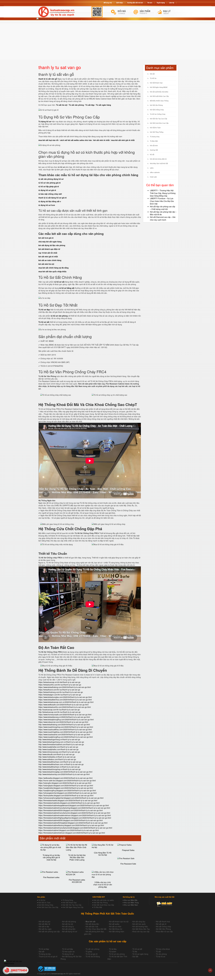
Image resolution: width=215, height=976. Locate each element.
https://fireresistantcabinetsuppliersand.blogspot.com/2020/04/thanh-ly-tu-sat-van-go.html (73, 805)
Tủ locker (112, 951)
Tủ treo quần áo (68, 951)
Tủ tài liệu (113, 949)
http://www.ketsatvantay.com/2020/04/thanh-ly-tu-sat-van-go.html (64, 774)
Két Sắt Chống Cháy (157, 110)
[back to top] (210, 970)
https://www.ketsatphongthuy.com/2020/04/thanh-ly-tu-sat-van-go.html (66, 719)
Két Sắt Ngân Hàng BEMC (159, 87)
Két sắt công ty (68, 926)
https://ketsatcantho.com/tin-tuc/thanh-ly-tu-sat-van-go (59, 684)
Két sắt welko (114, 924)
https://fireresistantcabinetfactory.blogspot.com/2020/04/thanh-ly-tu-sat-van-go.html (71, 825)
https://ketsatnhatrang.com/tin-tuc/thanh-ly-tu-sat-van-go (60, 692)
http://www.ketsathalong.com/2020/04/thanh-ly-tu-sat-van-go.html (64, 724)
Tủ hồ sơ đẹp (44, 949)
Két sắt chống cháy (163, 926)
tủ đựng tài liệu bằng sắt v (49, 201)
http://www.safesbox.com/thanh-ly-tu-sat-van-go (57, 759)
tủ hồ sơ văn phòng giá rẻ (49, 182)
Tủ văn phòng (161, 954)
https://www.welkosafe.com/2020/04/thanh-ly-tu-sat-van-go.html (63, 704)
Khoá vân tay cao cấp (140, 931)
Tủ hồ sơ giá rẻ (91, 954)
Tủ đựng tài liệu (45, 954)
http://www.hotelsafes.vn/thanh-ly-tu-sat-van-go (57, 757)
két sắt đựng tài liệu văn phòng (51, 245)
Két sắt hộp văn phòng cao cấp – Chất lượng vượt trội (162, 207)
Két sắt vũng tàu (138, 921)
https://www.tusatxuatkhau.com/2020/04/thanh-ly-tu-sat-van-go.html (65, 729)
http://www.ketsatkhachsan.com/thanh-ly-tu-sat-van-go (59, 762)
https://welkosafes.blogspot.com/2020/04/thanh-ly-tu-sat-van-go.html (65, 778)
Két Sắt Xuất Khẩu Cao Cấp (159, 96)
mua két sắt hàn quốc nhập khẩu (52, 271)
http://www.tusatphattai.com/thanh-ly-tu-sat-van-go (58, 747)
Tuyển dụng (161, 2)
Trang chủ (108, 2)
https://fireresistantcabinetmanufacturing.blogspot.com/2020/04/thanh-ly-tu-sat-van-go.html (74, 808)
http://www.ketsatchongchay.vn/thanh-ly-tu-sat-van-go (59, 769)
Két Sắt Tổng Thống (156, 132)
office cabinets (155, 172)
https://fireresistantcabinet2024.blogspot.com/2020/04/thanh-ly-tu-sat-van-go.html (70, 810)
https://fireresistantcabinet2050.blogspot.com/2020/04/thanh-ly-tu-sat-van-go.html (70, 820)
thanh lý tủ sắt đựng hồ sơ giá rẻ (52, 197)
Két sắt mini (154, 145)
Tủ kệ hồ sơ (160, 956)
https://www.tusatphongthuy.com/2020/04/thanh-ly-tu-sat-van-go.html (65, 737)
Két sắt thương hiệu (140, 926)
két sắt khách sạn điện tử (49, 249)
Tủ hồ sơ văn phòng (117, 954)
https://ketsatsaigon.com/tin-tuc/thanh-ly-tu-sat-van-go (59, 694)
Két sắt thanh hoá (163, 921)
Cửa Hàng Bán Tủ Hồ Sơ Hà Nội (102, 853)
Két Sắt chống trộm (116, 931)
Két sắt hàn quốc (139, 924)
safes (152, 168)
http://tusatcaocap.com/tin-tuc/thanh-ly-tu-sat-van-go (59, 709)
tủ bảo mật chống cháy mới (50, 194)
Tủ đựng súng (154, 137)
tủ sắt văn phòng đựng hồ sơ (51, 179)
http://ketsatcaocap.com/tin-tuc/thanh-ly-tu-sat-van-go (59, 712)
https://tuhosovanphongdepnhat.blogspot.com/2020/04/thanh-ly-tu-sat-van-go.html (70, 798)
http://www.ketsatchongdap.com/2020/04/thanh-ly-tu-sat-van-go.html (65, 772)
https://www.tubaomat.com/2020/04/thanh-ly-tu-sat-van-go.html (63, 722)
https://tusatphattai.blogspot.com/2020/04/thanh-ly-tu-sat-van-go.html (65, 788)
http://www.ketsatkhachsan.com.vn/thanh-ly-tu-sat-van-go (61, 764)
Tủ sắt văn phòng (92, 949)
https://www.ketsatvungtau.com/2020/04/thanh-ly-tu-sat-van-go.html (65, 697)
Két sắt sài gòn (44, 921)
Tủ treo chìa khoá (163, 949)
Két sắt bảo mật (92, 926)
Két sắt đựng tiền (92, 924)
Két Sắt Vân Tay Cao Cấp (158, 119)
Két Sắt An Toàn (155, 128)
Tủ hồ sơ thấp (67, 949)
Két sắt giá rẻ (161, 924)
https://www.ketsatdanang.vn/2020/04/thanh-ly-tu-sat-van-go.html (64, 717)
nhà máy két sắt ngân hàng (50, 241)
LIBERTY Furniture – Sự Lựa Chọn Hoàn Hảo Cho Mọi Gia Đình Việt (162, 201)
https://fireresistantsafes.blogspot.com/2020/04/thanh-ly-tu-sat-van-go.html (67, 800)
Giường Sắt (154, 150)
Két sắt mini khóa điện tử (158, 159)
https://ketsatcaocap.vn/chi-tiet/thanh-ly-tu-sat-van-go (59, 682)
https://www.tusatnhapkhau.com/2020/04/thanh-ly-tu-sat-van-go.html (65, 732)
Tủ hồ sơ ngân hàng (140, 954)
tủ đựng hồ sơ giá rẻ (47, 190)
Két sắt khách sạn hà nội (118, 921)
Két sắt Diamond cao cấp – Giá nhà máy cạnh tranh (162, 218)
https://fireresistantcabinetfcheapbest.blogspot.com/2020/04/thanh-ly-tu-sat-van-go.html (72, 823)
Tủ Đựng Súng (68, 900)
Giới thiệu (119, 2)
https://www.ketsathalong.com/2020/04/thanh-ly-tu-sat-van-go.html (64, 687)
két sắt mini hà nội (46, 264)
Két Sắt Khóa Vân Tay (141, 929)
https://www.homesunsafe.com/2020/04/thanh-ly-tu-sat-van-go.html (64, 714)
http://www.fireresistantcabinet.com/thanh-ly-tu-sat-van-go (61, 744)
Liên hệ (171, 2)
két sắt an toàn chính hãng (49, 260)
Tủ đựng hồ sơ (68, 954)
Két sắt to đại (44, 926)
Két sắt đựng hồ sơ (69, 931)
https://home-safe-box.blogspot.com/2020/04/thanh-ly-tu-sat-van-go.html (67, 780)
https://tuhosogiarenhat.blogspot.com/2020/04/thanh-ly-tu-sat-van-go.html (67, 793)
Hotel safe (153, 177)
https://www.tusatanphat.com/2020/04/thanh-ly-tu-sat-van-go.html (64, 734)
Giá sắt (41, 951)
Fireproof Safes (128, 850)
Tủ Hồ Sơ (153, 78)
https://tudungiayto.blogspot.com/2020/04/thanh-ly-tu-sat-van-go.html (65, 785)
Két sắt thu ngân (45, 929)
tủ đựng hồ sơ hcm (46, 205)
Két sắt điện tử (44, 924)
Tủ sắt (158, 951)
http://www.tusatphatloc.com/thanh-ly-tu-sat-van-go (58, 749)
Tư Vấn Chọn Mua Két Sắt (96, 929)
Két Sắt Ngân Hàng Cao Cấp (73, 907)
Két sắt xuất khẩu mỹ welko (159, 92)
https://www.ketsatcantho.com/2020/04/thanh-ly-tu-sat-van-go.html (64, 707)
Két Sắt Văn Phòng (156, 105)
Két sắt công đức (68, 929)
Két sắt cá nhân (115, 926)
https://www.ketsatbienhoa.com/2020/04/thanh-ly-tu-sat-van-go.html (65, 699)
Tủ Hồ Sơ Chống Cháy (157, 114)
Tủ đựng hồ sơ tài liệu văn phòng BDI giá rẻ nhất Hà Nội (51, 857)
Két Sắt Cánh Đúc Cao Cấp (159, 123)
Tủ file (134, 951)
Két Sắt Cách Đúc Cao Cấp (48, 907)
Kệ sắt (152, 154)
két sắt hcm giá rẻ (46, 238)
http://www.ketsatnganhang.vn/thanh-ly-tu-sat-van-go (59, 739)
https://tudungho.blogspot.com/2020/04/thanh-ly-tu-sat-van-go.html (64, 783)
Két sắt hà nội (67, 924)
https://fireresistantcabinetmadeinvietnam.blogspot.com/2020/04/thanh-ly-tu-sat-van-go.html (74, 815)
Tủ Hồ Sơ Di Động (93, 956)
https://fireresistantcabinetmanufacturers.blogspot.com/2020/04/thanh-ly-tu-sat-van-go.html (74, 813)
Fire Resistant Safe (128, 863)
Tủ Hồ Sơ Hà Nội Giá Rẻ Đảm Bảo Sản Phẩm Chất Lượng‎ (76, 857)
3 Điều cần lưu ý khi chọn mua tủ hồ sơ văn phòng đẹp (102, 884)
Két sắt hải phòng (69, 921)
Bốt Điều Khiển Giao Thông (159, 101)
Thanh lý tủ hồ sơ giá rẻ (48, 956)
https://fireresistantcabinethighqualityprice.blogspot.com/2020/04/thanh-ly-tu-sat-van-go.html (74, 818)
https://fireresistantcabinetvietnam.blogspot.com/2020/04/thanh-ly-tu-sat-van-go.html (71, 833)
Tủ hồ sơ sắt (137, 949)
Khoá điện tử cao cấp (164, 931)
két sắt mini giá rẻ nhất (48, 256)
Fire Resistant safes (51, 877)
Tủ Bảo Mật (154, 141)
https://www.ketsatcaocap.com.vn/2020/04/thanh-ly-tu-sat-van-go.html (65, 702)
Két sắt (152, 74)
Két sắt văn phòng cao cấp (49, 931)
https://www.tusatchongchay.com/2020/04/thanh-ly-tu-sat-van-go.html (65, 727)
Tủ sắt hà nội (61, 105)
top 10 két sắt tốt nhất (47, 253)
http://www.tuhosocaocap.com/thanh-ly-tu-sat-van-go (59, 752)
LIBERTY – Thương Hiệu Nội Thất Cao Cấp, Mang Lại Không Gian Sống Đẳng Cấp (162, 193)
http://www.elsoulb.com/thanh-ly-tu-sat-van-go (56, 754)
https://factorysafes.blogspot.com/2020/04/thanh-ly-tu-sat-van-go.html (65, 795)
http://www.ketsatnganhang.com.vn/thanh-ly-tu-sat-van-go (61, 742)
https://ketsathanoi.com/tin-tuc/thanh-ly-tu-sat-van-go (59, 689)
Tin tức (149, 2)
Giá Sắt (135, 956)
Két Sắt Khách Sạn (156, 83)
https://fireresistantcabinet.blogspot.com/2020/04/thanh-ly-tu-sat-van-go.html (68, 830)
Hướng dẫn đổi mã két (135, 2)
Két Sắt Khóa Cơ (115, 929)
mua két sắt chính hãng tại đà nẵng (53, 267)
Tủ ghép (89, 951)
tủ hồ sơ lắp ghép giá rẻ (48, 186)
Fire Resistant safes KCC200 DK (77, 880)
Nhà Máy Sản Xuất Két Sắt (159, 163)
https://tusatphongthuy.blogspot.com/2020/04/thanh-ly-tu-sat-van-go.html (67, 790)
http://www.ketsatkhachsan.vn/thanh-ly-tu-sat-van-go (59, 767)
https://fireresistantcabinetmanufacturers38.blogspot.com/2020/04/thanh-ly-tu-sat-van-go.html (75, 828)
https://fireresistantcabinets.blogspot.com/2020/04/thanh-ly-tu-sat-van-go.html (69, 803)
